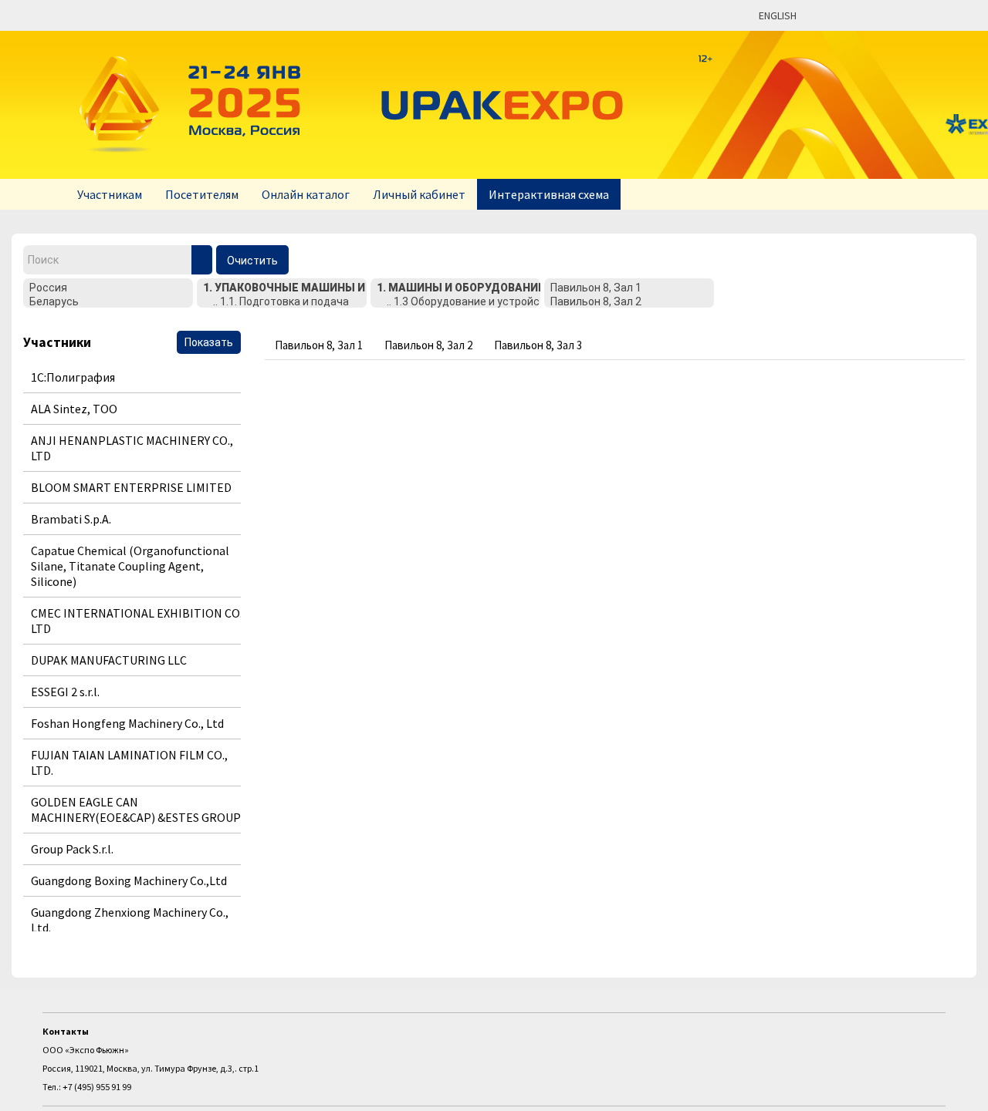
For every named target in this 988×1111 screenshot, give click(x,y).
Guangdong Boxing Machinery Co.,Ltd (129, 880)
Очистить (252, 260)
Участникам (109, 194)
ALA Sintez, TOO (74, 408)
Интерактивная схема (549, 194)
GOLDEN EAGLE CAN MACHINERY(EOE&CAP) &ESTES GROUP (136, 809)
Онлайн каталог (306, 194)
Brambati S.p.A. (71, 519)
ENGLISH (778, 15)
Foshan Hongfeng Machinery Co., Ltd (127, 723)
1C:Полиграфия (73, 377)
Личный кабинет (419, 194)
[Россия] (108, 288)
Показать (208, 342)
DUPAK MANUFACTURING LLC (109, 660)
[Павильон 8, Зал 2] (629, 302)
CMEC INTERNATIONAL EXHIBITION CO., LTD (138, 620)
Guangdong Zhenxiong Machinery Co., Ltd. (129, 919)
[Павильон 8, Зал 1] (629, 288)
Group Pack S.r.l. (72, 849)
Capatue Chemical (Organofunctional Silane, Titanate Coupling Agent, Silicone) (130, 566)
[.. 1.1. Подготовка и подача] (281, 302)
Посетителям (202, 194)
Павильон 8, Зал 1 (319, 345)
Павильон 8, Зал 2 (428, 345)
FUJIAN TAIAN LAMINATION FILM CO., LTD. (129, 762)
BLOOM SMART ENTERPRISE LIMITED (131, 487)
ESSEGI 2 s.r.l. (65, 691)
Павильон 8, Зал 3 (538, 345)
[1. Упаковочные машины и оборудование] (281, 288)
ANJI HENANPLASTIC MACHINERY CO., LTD (132, 448)
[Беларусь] (108, 302)
